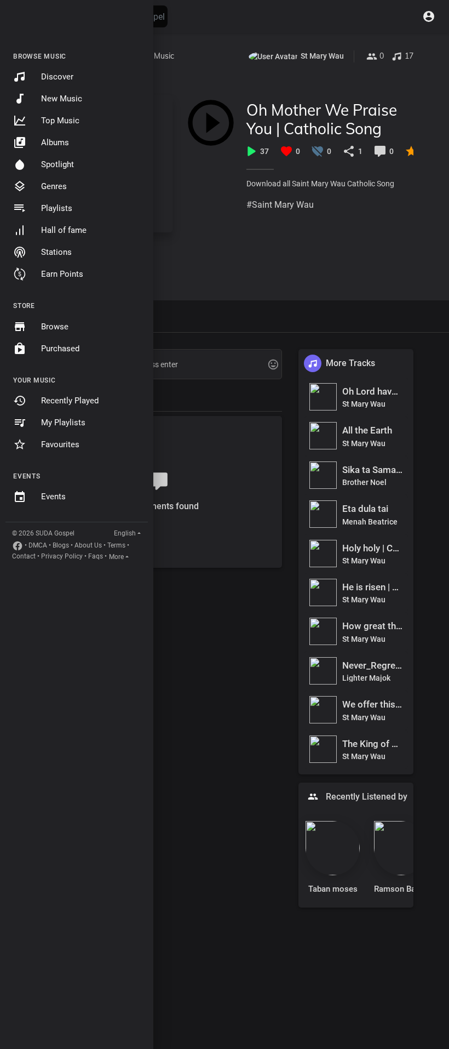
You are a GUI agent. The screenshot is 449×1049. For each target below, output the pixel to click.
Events (53, 496)
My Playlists (63, 422)
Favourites (60, 444)
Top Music (60, 121)
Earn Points (62, 274)
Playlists (56, 208)
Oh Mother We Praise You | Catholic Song (321, 119)
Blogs (61, 545)
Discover (57, 77)
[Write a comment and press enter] (158, 365)
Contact (24, 556)
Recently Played (70, 401)
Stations (56, 252)
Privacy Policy (62, 556)
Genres (54, 186)
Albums (55, 142)
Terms (116, 545)
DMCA (37, 545)
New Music (61, 99)
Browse (54, 327)
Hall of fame (64, 230)
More (116, 557)
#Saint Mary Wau (280, 204)
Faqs (95, 556)
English (125, 533)
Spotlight (57, 164)
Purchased (60, 349)
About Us (88, 545)
